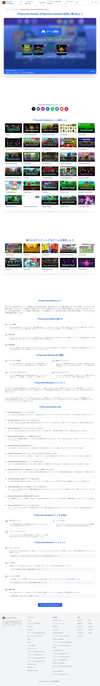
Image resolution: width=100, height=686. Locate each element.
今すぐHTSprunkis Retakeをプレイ (50, 605)
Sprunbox (30, 667)
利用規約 (55, 626)
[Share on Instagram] (43, 109)
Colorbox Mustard (57, 633)
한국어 (79, 630)
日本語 (90, 623)
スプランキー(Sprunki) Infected (54, 2)
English (79, 620)
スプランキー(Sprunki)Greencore (13, 398)
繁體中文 (80, 623)
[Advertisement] (50, 89)
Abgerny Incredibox (58, 639)
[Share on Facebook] (38, 109)
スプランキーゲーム (69, 2)
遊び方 (29, 642)
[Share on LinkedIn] (48, 109)
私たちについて (32, 648)
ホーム (21, 2)
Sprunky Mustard (57, 671)
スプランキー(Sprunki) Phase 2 (36, 658)
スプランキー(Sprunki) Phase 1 (61, 657)
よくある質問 (31, 645)
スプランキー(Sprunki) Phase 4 (36, 652)
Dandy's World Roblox (58, 663)
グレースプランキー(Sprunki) (60, 636)
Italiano (90, 633)
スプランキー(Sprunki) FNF (60, 653)
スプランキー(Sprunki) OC (59, 660)
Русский (80, 636)
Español (90, 630)
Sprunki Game (14, 9)
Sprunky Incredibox (33, 670)
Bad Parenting (31, 664)
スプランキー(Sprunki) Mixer (60, 674)
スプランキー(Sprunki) (29, 2)
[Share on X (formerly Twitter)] (33, 109)
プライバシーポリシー (58, 623)
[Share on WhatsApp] (52, 109)
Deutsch (80, 626)
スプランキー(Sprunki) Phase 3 (36, 661)
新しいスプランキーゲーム (35, 636)
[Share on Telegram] (57, 109)
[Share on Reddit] (62, 109)
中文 (89, 620)
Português (80, 633)
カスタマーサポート (58, 620)
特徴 (29, 639)
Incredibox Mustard (58, 650)
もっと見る (55, 630)
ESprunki (30, 626)
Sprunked (42, 2)
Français (90, 626)
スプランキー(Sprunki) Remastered (62, 642)
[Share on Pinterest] (66, 109)
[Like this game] (91, 71)
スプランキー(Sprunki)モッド (36, 655)
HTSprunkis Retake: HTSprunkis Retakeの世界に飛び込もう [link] (35, 9)
